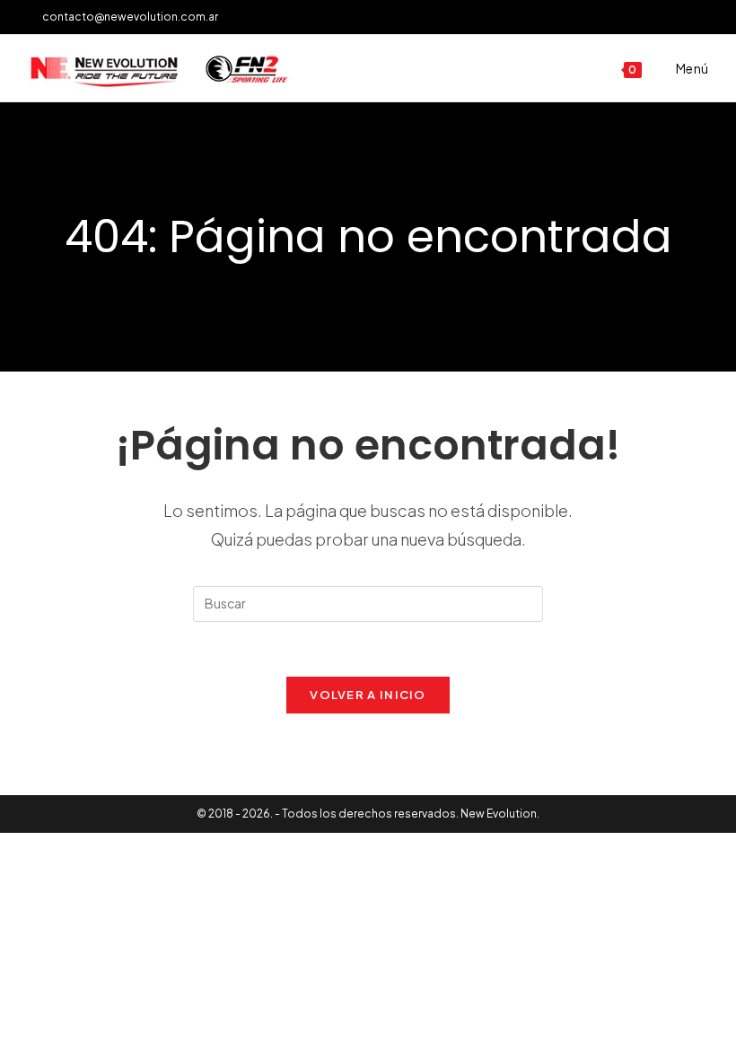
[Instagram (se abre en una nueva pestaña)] (701, 17)
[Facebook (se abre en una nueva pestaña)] (683, 17)
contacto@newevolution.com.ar (126, 16)
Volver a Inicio (368, 694)
